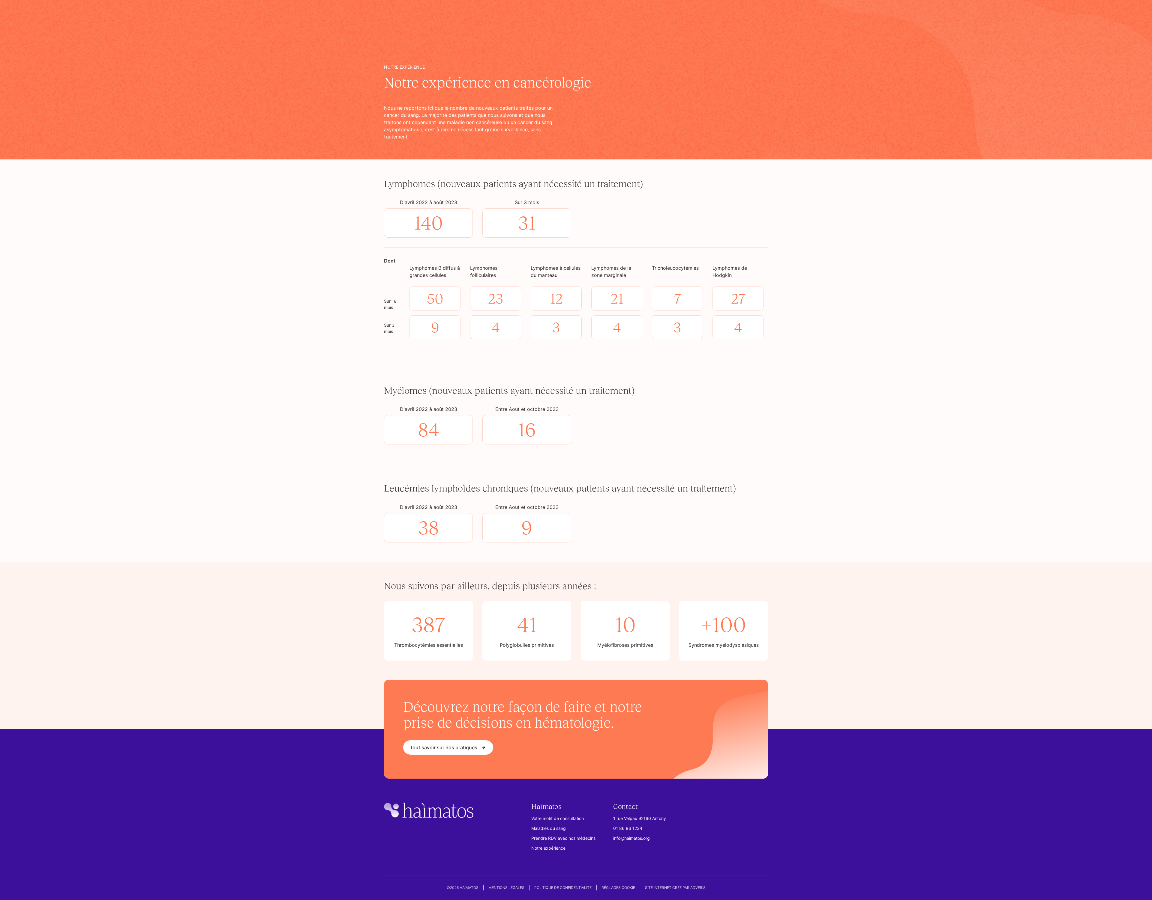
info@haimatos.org (631, 838)
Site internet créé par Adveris (675, 887)
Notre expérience (548, 848)
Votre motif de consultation (557, 818)
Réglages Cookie (618, 887)
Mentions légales (506, 887)
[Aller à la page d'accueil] (428, 811)
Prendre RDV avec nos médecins (563, 838)
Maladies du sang (548, 828)
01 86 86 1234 (627, 828)
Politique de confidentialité (563, 887)
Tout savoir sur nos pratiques (443, 747)
